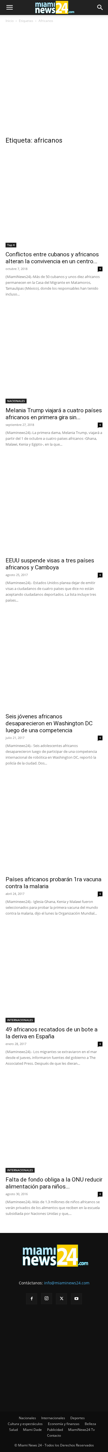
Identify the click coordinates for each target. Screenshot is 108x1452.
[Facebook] (31, 1298)
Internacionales (53, 1418)
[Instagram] (46, 1298)
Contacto (54, 1435)
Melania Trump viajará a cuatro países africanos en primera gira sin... (54, 414)
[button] (9, 7)
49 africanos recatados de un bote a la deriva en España (51, 1033)
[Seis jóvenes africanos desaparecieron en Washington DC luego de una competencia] (54, 660)
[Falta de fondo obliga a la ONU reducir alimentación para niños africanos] (54, 1124)
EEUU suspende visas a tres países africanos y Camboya (50, 564)
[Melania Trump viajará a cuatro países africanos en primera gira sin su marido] (54, 354)
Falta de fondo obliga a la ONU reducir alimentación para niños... (54, 1183)
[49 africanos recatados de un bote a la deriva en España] (54, 973)
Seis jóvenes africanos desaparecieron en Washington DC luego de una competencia (49, 723)
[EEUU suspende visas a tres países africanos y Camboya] (54, 505)
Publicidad (55, 1429)
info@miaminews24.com (66, 1282)
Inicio (10, 20)
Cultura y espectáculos (25, 1423)
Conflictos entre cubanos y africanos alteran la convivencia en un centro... (52, 258)
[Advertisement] (54, 82)
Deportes (77, 1418)
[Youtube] (76, 1298)
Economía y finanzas (63, 1423)
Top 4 (11, 245)
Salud (13, 1429)
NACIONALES (16, 401)
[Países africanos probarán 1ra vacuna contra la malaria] (54, 823)
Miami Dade (32, 1429)
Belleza (90, 1423)
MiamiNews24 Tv (81, 1429)
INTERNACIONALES (20, 1020)
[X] (61, 1298)
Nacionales (27, 1418)
